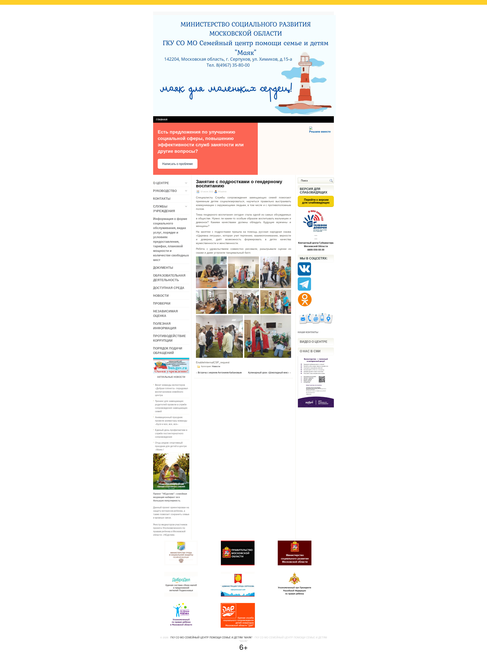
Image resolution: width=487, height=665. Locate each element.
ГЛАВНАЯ (161, 119)
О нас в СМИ (310, 351)
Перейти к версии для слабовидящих (315, 201)
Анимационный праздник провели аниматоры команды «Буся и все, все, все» (171, 420)
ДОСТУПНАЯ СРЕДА (168, 288)
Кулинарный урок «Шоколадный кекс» (268, 372)
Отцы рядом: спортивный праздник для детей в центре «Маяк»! (171, 446)
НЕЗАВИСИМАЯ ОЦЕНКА (165, 313)
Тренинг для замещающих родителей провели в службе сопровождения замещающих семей (171, 406)
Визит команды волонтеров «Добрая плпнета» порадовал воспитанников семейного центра (171, 390)
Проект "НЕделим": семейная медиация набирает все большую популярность (170, 497)
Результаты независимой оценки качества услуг (201, 9)
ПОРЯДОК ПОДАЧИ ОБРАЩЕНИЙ (167, 350)
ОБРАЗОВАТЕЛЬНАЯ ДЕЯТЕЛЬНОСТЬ (169, 277)
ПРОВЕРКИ (161, 303)
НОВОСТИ (161, 295)
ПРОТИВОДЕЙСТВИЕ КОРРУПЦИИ (169, 338)
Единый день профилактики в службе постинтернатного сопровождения (171, 433)
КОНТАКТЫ (161, 198)
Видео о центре (313, 341)
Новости (216, 366)
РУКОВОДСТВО (165, 191)
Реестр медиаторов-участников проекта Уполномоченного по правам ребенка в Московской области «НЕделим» (170, 529)
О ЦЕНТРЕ (161, 183)
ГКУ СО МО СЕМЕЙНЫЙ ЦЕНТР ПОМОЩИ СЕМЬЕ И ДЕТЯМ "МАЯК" (211, 637)
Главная (161, 9)
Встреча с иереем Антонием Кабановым (220, 372)
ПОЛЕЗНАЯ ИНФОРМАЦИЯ (164, 325)
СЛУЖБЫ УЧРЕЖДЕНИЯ (164, 208)
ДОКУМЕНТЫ (163, 267)
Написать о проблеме (177, 163)
